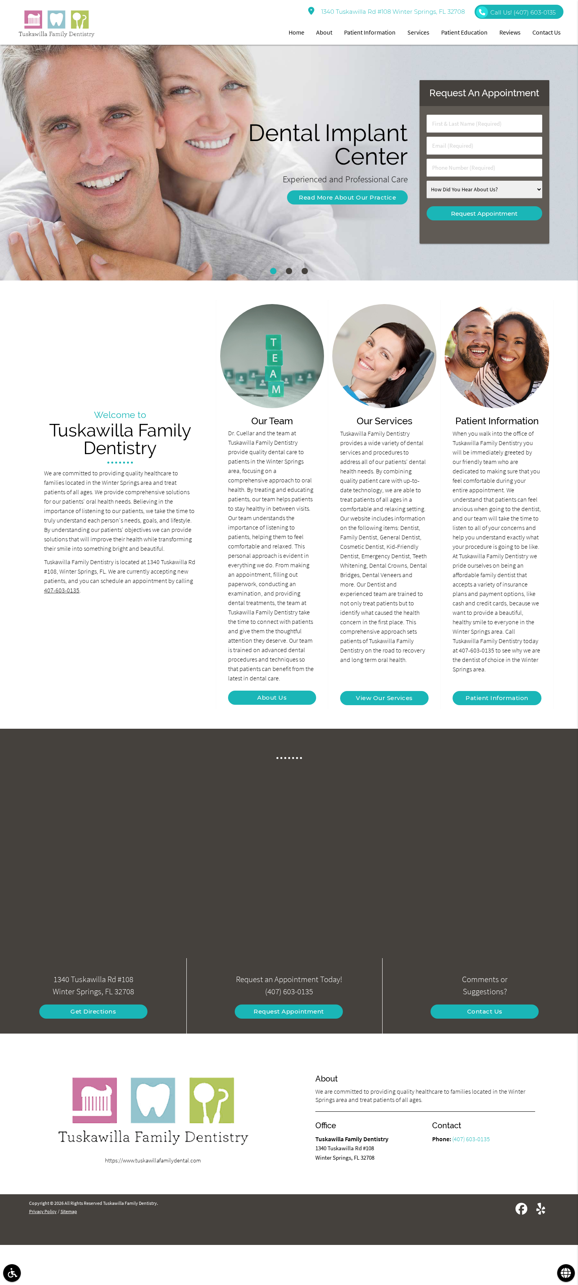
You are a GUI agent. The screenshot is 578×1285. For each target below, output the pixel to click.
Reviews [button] (510, 32)
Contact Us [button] (546, 32)
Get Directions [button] (93, 1011)
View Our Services (384, 698)
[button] (12, 1273)
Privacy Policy (43, 1211)
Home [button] (296, 32)
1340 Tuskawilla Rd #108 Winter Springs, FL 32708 (391, 11)
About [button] (324, 32)
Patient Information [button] (370, 32)
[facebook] (521, 1210)
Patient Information (497, 698)
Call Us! (523, 12)
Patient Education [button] (464, 32)
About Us (272, 697)
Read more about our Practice (347, 197)
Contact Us (485, 1011)
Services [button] (418, 32)
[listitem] (273, 271)
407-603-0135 (61, 590)
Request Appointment (289, 1011)
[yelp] (540, 1210)
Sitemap (69, 1211)
